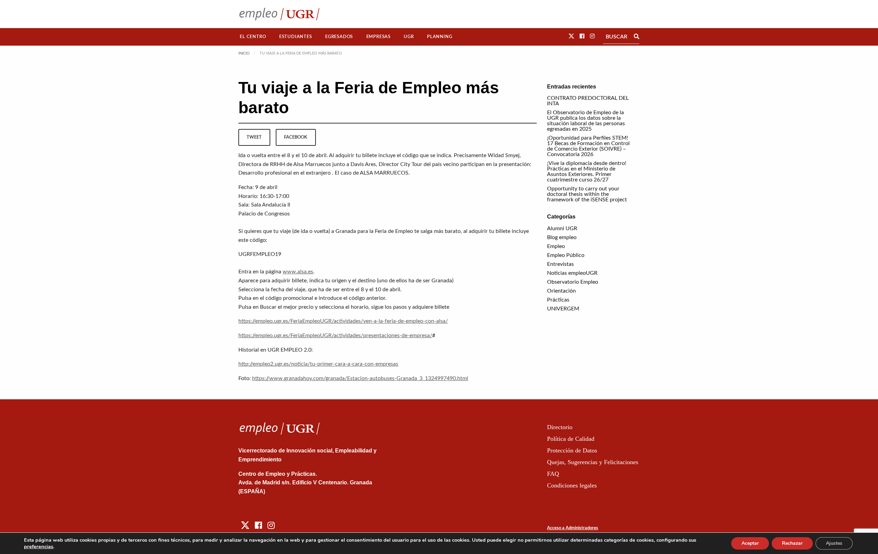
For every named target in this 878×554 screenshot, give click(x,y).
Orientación (561, 291)
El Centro (253, 37)
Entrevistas (560, 264)
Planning (439, 37)
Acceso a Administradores (572, 528)
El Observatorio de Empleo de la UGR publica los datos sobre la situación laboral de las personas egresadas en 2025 (586, 121)
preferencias (38, 546)
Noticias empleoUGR (572, 273)
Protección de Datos (572, 450)
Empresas (378, 37)
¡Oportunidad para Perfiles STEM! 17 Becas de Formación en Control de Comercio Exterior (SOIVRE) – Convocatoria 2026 (588, 146)
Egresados (339, 37)
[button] (571, 36)
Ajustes (834, 543)
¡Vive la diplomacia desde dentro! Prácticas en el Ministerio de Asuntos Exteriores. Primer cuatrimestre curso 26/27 (586, 171)
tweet (254, 137)
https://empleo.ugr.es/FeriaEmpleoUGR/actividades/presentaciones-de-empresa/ (335, 335)
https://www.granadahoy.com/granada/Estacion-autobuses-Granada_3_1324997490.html (360, 378)
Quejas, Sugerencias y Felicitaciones (592, 462)
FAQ (553, 473)
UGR (409, 37)
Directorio (559, 427)
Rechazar (792, 543)
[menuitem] (253, 37)
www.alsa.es (298, 271)
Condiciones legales (572, 485)
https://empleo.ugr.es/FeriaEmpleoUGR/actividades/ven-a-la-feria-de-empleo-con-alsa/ (343, 321)
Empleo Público (565, 255)
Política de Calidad (570, 438)
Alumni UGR (562, 228)
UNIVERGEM (563, 308)
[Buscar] (636, 37)
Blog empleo (562, 237)
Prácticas (558, 300)
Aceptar (750, 543)
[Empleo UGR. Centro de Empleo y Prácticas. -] (279, 14)
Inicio (244, 53)
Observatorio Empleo (572, 282)
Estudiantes (295, 37)
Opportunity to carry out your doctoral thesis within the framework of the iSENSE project (587, 194)
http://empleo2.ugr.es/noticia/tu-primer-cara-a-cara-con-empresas (318, 364)
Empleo (556, 246)
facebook (295, 137)
